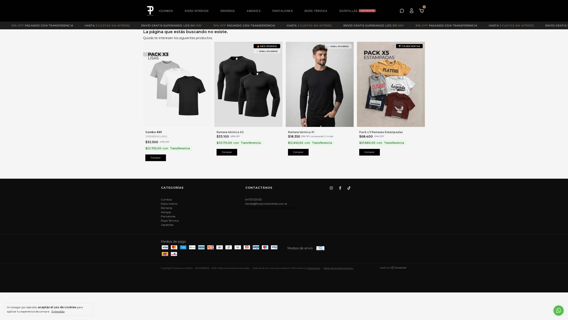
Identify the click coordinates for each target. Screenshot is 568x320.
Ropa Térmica (316, 10)
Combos (166, 10)
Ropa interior (197, 10)
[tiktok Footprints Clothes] (349, 188)
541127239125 (253, 199)
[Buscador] (402, 11)
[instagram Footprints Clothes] (331, 188)
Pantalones (282, 10)
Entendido (58, 311)
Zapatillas (348, 10)
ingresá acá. (313, 268)
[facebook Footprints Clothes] (340, 188)
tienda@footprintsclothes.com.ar (266, 203)
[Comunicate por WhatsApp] (559, 311)
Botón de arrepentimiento (338, 268)
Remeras (228, 10)
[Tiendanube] (393, 268)
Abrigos (253, 10)
